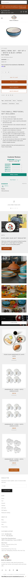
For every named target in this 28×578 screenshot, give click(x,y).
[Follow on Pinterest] (13, 570)
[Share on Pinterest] (10, 95)
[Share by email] (12, 95)
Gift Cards (3, 508)
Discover (7, 248)
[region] (14, 203)
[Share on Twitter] (8, 95)
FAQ (2, 524)
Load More (14, 470)
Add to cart (14, 77)
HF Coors (4, 48)
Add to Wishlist (14, 91)
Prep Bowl (19, 100)
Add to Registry (14, 87)
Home (2, 498)
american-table (8, 100)
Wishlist (3, 505)
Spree (17, 103)
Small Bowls (12, 103)
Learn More (22, 7)
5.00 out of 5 (18, 159)
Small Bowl (4, 103)
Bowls (14, 100)
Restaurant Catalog (5, 512)
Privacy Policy (4, 527)
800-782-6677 (9, 535)
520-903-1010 (6, 10)
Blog (2, 519)
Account (3, 503)
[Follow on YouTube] (17, 570)
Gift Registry (4, 510)
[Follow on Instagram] (9, 570)
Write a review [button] (14, 174)
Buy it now (14, 81)
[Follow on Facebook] (2, 570)
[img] (4, 183)
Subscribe (14, 322)
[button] (8, 164)
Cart (2, 501)
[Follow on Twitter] (6, 570)
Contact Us (3, 522)
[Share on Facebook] (6, 95)
